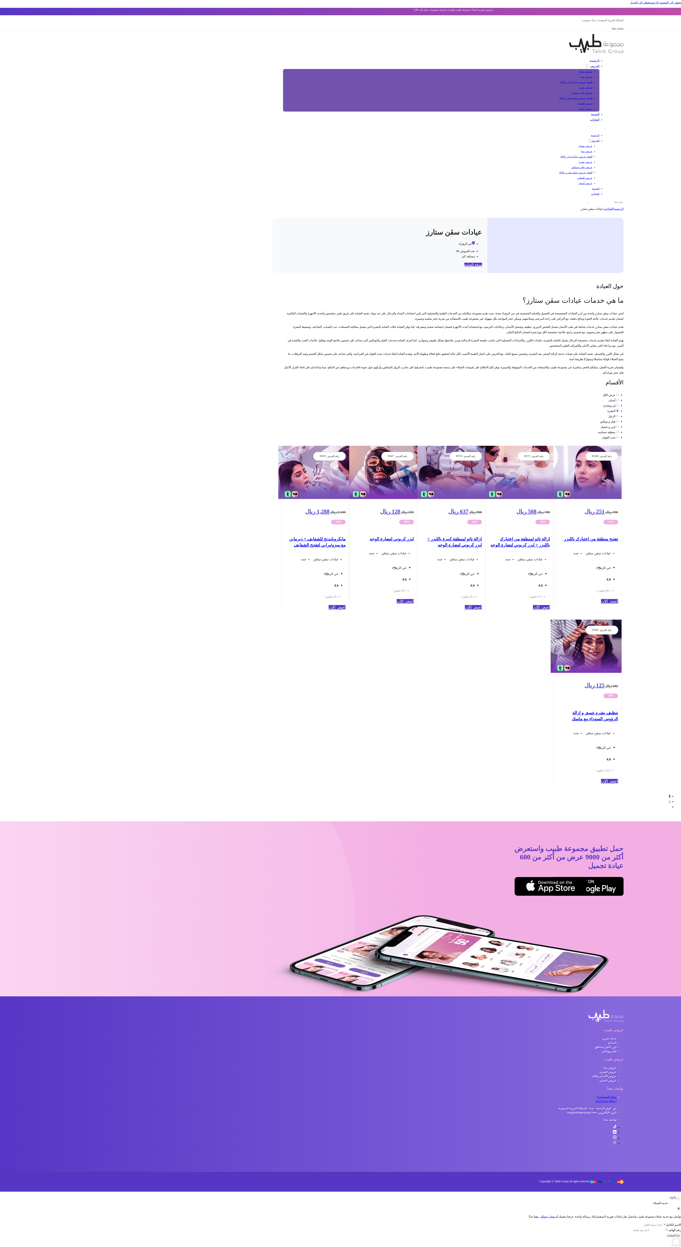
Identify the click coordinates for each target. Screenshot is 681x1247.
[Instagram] (614, 1138)
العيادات (594, 119)
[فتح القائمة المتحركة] (605, 128)
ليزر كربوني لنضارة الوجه (392, 539)
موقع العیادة (473, 265)
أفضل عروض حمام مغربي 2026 (575, 98)
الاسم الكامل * (672, 1224)
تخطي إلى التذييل (640, 2)
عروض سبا (586, 77)
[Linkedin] (614, 1132)
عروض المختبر (584, 103)
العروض (594, 66)
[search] (588, 202)
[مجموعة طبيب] (606, 1021)
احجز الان (609, 601)
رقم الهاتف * (673, 1230)
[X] (614, 1143)
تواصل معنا (618, 28)
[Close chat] (678, 1208)
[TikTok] (614, 1127)
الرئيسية (594, 60)
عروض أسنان (585, 108)
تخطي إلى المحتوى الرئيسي (665, 2)
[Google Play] (606, 887)
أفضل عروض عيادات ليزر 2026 (576, 82)
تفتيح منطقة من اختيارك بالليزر (591, 539)
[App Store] (568, 887)
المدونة (595, 114)
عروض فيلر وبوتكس (581, 93)
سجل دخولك (548, 1216)
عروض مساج (585, 71)
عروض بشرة (585, 87)
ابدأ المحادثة (674, 1235)
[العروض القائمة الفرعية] (586, 66)
